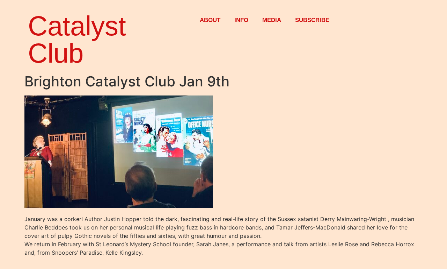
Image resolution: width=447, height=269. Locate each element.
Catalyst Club (77, 39)
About (210, 20)
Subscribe (312, 20)
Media (271, 20)
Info (241, 20)
